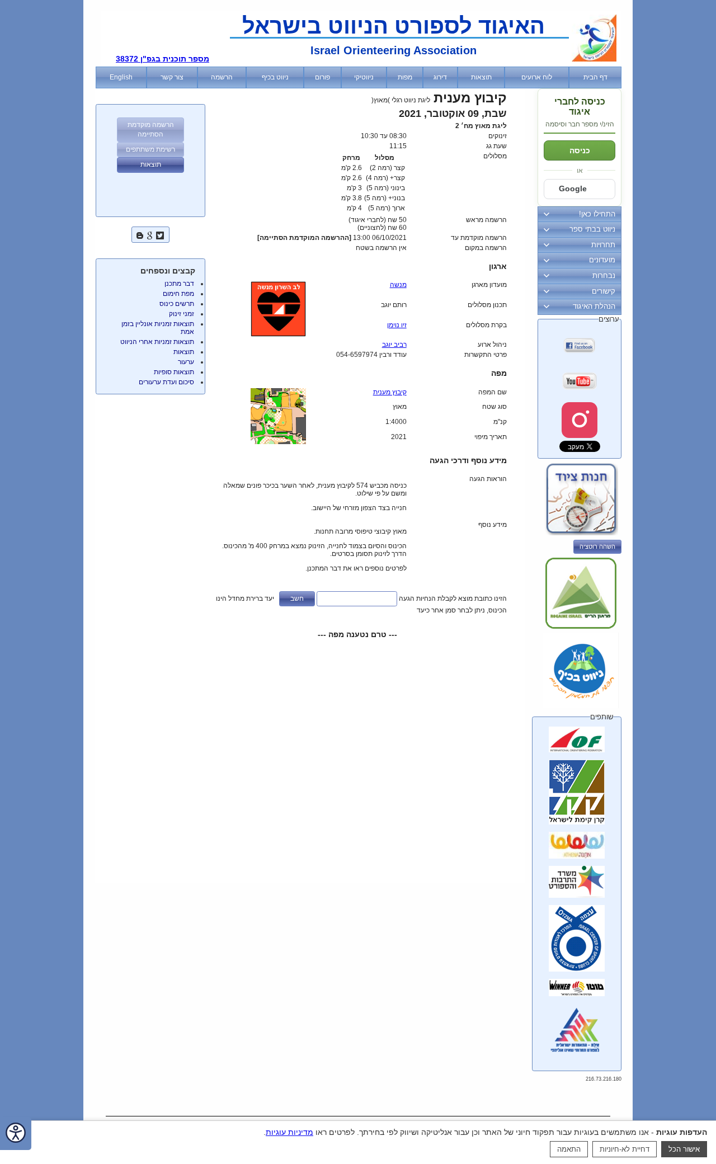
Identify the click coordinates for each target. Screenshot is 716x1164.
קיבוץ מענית (390, 392)
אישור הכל (684, 1149)
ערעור (186, 362)
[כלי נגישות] (15, 1133)
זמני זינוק (181, 314)
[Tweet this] (160, 234)
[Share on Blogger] (139, 234)
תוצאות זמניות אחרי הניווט (157, 342)
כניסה (579, 150)
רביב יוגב (394, 344)
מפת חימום (178, 294)
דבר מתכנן (179, 284)
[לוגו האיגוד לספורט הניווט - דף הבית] (594, 59)
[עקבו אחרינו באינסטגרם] (579, 420)
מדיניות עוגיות (289, 1132)
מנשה (398, 285)
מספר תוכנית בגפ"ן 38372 (162, 58)
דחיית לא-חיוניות (624, 1149)
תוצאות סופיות (174, 372)
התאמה (569, 1149)
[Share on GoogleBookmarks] (149, 234)
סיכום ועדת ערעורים (166, 382)
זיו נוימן (397, 325)
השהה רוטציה (597, 546)
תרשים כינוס (176, 304)
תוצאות (183, 352)
